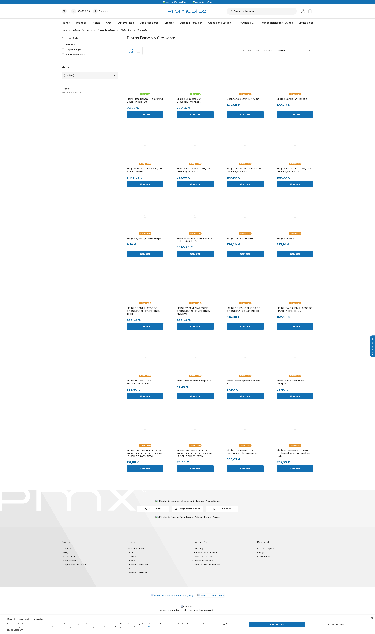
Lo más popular (266, 548)
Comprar (145, 114)
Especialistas (69, 560)
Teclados (133, 556)
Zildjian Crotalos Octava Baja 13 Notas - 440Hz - (144, 170)
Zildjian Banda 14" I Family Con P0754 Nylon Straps (294, 170)
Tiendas (67, 548)
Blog (65, 552)
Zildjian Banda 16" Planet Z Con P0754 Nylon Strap (244, 170)
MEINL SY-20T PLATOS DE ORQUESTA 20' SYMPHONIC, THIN (143, 311)
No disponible (75, 55)
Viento (131, 560)
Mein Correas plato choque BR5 (195, 380)
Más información (155, 627)
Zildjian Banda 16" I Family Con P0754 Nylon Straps (194, 170)
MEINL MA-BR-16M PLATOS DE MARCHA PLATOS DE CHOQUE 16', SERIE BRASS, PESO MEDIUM (144, 453)
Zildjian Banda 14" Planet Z (292, 98)
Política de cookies (203, 560)
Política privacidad (203, 556)
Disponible (74, 50)
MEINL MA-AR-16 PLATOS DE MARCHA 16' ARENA (143, 382)
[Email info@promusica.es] (65, 11)
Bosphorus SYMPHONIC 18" (243, 98)
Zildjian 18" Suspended (240, 238)
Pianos (131, 552)
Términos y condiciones (205, 552)
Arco (130, 568)
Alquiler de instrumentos (75, 564)
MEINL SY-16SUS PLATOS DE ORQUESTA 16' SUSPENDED (243, 309)
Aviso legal (199, 548)
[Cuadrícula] (131, 51)
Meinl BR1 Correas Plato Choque (290, 382)
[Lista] (138, 51)
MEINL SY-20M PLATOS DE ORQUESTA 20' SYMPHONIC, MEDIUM (193, 311)
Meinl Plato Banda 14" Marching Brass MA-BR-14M (145, 100)
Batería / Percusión (138, 564)
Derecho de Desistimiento (207, 564)
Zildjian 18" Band (286, 238)
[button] (124, 630)
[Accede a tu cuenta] (303, 11)
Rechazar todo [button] (336, 624)
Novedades (265, 556)
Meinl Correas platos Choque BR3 (243, 382)
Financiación (69, 556)
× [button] (372, 618)
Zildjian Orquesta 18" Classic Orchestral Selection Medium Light (293, 453)
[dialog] (187, 624)
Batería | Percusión (138, 572)
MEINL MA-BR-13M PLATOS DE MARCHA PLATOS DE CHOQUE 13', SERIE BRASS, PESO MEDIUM (194, 453)
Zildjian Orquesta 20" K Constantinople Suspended (242, 452)
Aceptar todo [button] (277, 624)
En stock (72, 44)
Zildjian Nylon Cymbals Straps (144, 238)
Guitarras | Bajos (136, 548)
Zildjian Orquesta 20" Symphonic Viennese (189, 100)
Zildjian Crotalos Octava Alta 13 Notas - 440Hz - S (194, 240)
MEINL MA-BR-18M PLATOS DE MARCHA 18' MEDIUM (294, 309)
